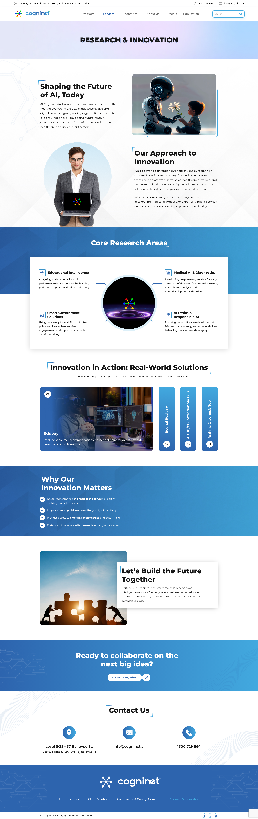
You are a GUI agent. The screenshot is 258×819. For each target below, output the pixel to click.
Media (173, 14)
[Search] (241, 14)
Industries (130, 14)
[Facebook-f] (204, 815)
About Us (153, 14)
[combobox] (224, 14)
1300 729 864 (189, 746)
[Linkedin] (216, 815)
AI (59, 799)
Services (108, 14)
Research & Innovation (184, 799)
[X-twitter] (210, 815)
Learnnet (75, 799)
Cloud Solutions (99, 799)
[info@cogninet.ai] (129, 732)
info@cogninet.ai (129, 746)
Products (88, 14)
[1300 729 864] (189, 732)
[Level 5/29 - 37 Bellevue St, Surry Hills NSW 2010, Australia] (69, 732)
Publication (191, 14)
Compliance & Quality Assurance (139, 799)
